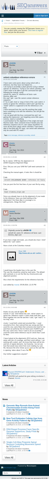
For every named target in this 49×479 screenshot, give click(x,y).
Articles (17, 378)
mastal (16, 285)
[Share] (45, 71)
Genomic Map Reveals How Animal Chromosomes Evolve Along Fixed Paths (23, 407)
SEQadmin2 (14, 374)
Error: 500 (22, 251)
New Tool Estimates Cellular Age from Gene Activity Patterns (24, 419)
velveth (33, 135)
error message (12, 135)
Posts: (11, 72)
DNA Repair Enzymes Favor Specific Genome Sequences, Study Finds (22, 430)
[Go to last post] (29, 414)
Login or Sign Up (40, 16)
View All (9, 385)
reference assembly (24, 135)
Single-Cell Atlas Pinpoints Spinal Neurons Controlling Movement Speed (23, 443)
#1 (45, 77)
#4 (45, 307)
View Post (30, 230)
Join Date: (13, 70)
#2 (45, 157)
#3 (45, 225)
